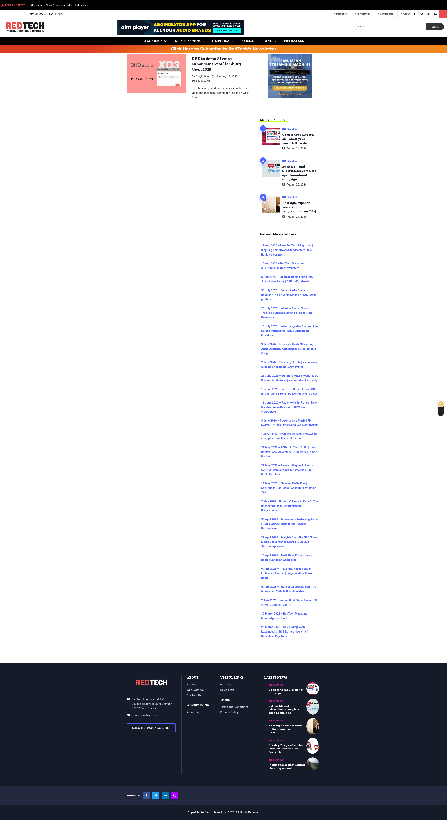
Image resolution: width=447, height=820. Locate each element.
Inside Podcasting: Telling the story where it (287, 766)
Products (248, 41)
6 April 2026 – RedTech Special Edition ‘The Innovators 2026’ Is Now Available (288, 589)
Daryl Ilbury (203, 76)
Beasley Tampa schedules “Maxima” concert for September (286, 748)
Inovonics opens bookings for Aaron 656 (204, 5)
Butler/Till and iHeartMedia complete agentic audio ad (284, 709)
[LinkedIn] (436, 14)
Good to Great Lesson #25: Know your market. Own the (298, 139)
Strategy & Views (188, 41)
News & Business (155, 41)
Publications (294, 41)
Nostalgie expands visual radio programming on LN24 (299, 207)
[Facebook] (415, 14)
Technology (221, 41)
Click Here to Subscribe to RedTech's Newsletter (223, 49)
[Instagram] (174, 795)
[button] (443, 14)
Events (268, 41)
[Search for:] (390, 26)
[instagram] (429, 14)
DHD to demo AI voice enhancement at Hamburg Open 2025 (216, 64)
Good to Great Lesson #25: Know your (286, 691)
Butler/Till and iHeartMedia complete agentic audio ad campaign (299, 173)
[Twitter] (422, 14)
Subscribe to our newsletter (151, 727)
